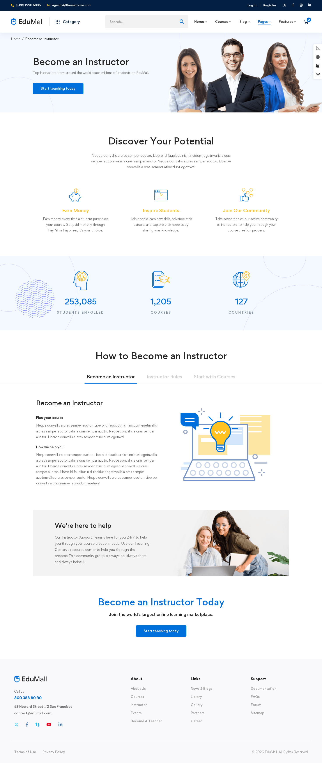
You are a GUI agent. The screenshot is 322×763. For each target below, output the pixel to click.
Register (269, 5)
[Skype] (37, 724)
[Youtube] (49, 724)
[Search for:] (146, 22)
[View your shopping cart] (307, 21)
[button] (58, 88)
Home (15, 39)
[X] (16, 724)
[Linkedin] (60, 724)
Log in (252, 5)
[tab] (110, 378)
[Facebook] (27, 724)
